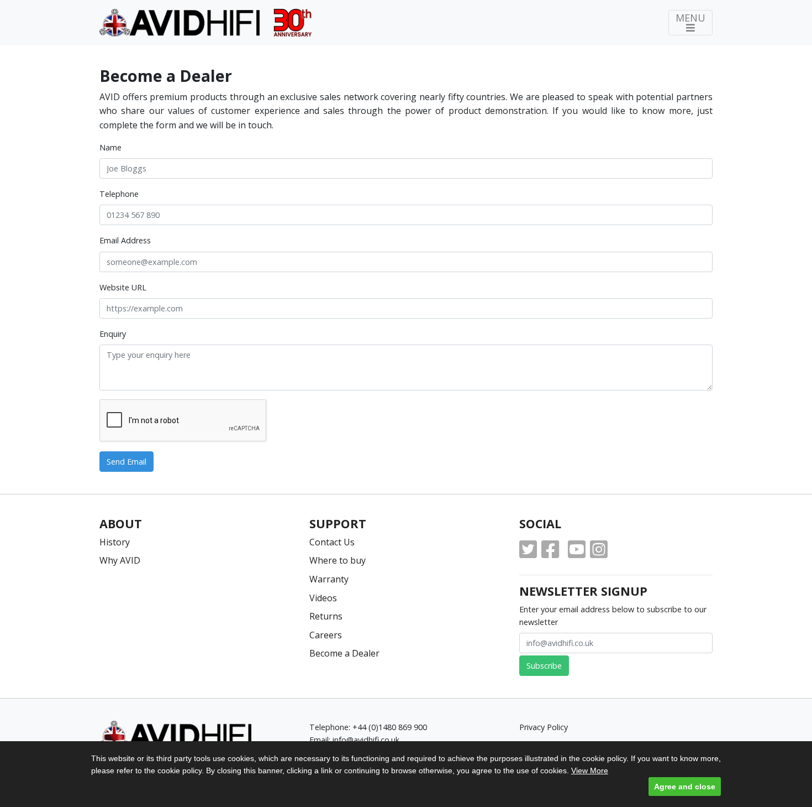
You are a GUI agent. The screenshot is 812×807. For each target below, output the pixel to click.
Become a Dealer (344, 653)
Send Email (126, 461)
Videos (323, 598)
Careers (325, 635)
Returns (325, 616)
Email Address (125, 240)
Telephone (119, 194)
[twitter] (528, 549)
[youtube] (577, 549)
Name (110, 147)
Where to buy (337, 560)
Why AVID (119, 560)
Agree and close (684, 786)
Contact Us (332, 542)
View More (589, 770)
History (114, 542)
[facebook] (550, 549)
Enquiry (112, 334)
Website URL (122, 287)
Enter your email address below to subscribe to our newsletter (612, 615)
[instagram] (599, 549)
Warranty (329, 579)
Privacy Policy (543, 727)
